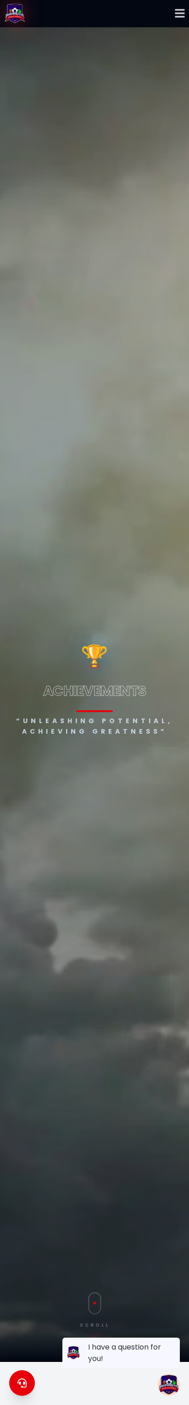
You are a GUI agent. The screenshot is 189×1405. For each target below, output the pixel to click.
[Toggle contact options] (22, 1383)
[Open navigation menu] (179, 13)
